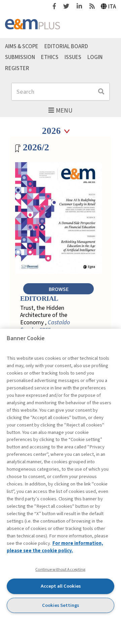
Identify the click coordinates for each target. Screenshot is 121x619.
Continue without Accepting (60, 569)
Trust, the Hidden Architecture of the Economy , (45, 318)
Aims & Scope (21, 46)
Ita (112, 6)
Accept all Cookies (61, 586)
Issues (73, 57)
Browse (59, 289)
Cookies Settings (60, 605)
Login (95, 57)
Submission (20, 57)
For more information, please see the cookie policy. (55, 547)
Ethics (49, 57)
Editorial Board (66, 46)
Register (17, 68)
